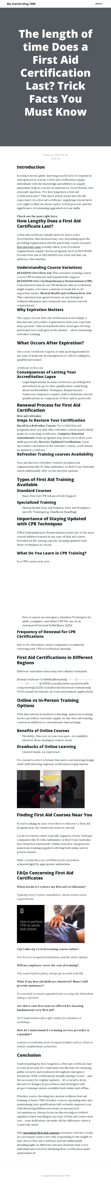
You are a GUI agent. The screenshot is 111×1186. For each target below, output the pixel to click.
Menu (98, 4)
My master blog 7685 (21, 4)
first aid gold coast (29, 247)
